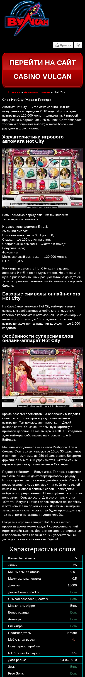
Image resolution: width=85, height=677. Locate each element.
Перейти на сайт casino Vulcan (42, 70)
